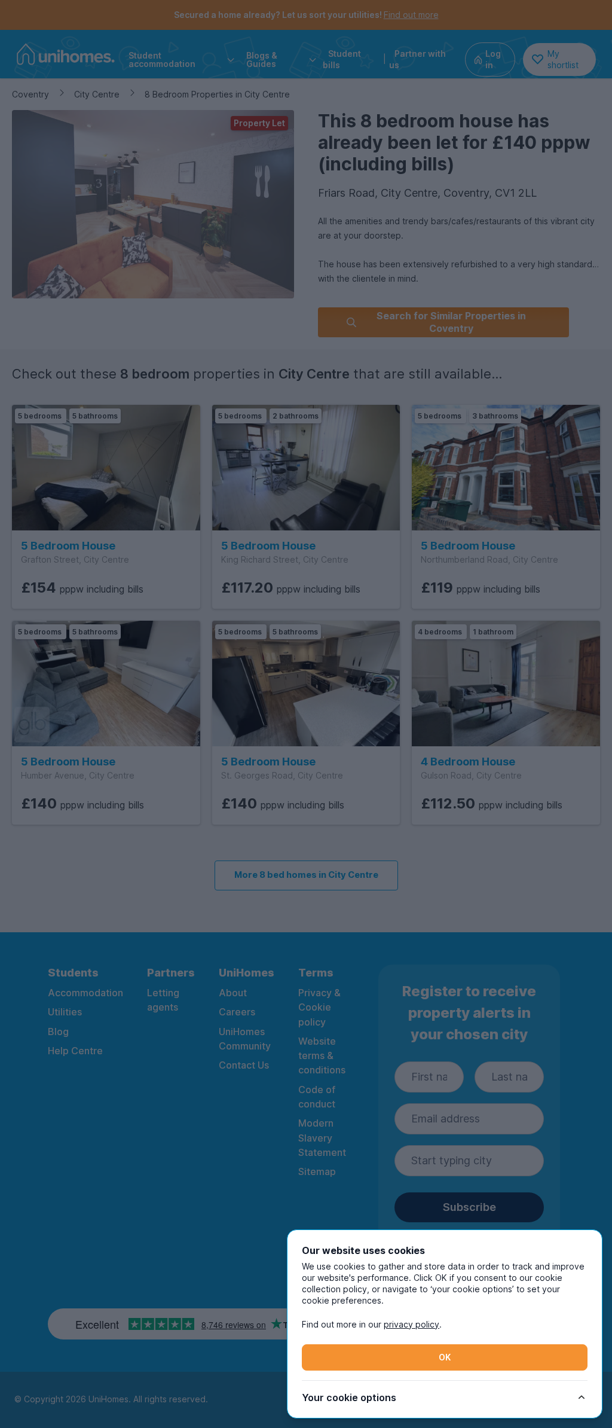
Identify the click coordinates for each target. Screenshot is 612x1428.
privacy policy (411, 1324)
